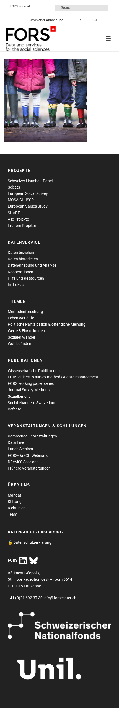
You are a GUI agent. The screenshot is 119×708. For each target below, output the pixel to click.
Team (12, 514)
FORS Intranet (20, 6)
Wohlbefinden (19, 343)
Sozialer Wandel (21, 337)
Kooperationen (20, 272)
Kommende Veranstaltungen (32, 436)
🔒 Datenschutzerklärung (29, 542)
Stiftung (15, 501)
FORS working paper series (31, 383)
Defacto (14, 409)
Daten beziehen (21, 252)
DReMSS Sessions (23, 462)
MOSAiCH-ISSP (21, 200)
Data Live (16, 442)
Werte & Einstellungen (26, 330)
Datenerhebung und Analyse (32, 265)
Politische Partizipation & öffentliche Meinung (47, 324)
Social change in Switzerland (32, 403)
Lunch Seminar (20, 449)
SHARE (14, 213)
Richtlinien (16, 508)
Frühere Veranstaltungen (29, 468)
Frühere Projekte (22, 225)
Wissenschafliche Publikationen (35, 370)
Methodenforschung (25, 311)
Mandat (14, 495)
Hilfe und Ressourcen (26, 278)
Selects (14, 187)
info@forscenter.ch (59, 598)
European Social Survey (28, 193)
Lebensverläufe (21, 318)
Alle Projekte (18, 219)
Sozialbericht (19, 396)
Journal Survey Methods (29, 390)
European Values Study (28, 206)
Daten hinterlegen (23, 259)
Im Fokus (16, 284)
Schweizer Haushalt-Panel (30, 181)
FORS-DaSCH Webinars (28, 455)
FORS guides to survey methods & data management (53, 377)
